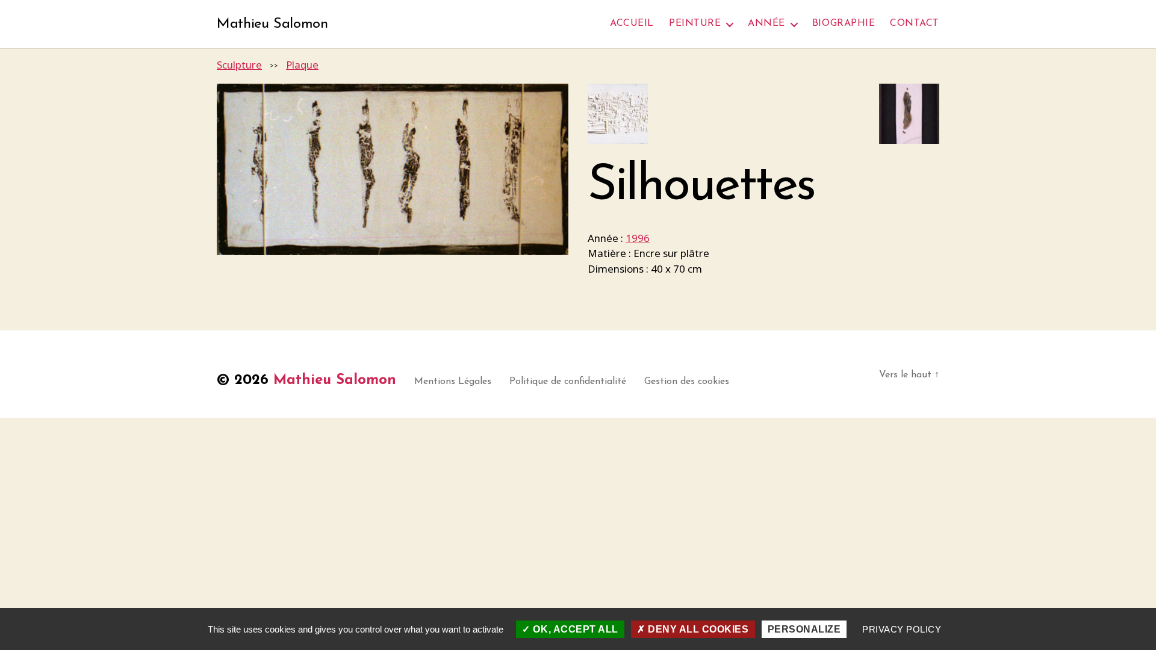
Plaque (302, 65)
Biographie (843, 23)
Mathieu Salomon (272, 24)
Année (766, 23)
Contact (914, 23)
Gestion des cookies (686, 381)
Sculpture (239, 65)
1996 (638, 238)
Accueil (632, 23)
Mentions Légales (452, 381)
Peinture (695, 23)
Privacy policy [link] (901, 629)
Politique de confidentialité (567, 381)
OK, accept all (574, 629)
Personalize (804, 629)
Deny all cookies (696, 629)
